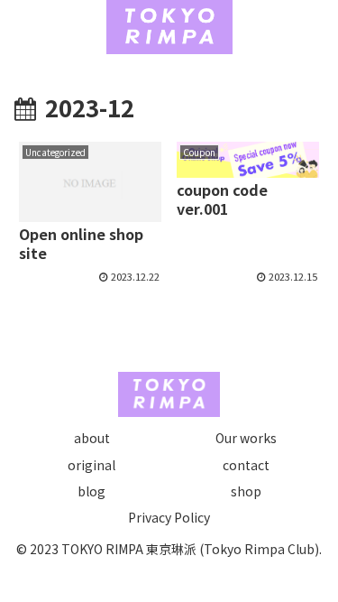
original (91, 465)
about (92, 438)
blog (91, 491)
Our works (246, 438)
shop (246, 491)
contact (246, 465)
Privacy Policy (169, 517)
